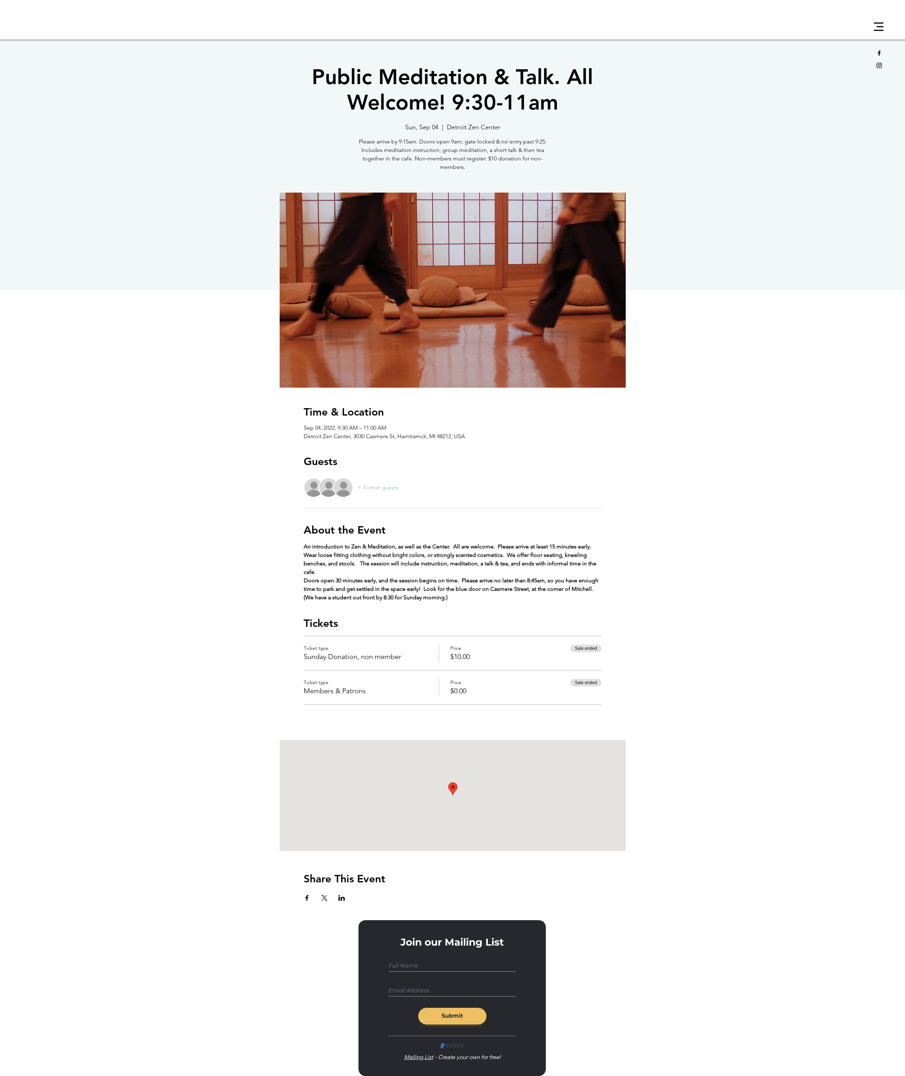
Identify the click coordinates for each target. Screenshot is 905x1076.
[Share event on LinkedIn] (341, 898)
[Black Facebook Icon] (879, 53)
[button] (878, 26)
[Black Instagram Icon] (879, 65)
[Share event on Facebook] (307, 898)
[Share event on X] (324, 898)
